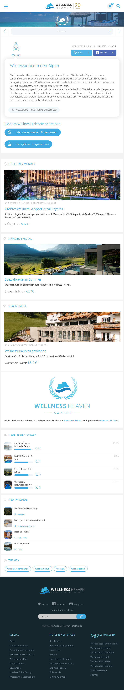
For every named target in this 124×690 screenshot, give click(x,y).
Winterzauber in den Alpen (34, 65)
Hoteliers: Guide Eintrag (20, 672)
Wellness (60, 569)
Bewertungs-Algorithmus (62, 645)
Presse (12, 641)
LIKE (83, 53)
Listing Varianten (58, 677)
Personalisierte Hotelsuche (22, 654)
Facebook (61, 604)
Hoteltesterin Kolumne (60, 659)
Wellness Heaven (58, 668)
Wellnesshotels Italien (100, 661)
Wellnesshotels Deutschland (103, 643)
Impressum (15, 677)
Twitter (44, 604)
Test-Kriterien (56, 641)
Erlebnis (61, 31)
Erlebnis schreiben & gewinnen (36, 132)
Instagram (78, 604)
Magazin (54, 654)
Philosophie (55, 672)
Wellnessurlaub (42, 569)
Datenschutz (28, 677)
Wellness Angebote (19, 659)
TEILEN (106, 53)
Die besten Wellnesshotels (22, 650)
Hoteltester (55, 650)
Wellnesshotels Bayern (100, 648)
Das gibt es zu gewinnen (32, 144)
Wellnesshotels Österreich (102, 652)
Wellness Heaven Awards (61, 663)
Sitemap (94, 674)
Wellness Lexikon (17, 663)
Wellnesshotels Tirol (99, 657)
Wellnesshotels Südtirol (101, 666)
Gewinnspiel (15, 668)
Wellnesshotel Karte (19, 645)
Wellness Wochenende (17, 569)
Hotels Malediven (98, 670)
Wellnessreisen (78, 569)
